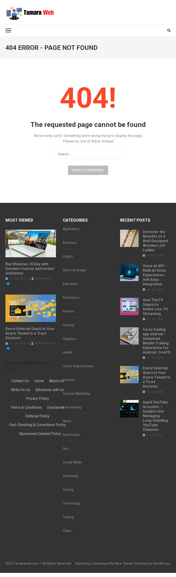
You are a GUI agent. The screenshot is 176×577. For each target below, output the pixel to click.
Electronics (71, 297)
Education (70, 284)
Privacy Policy (37, 398)
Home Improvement (78, 366)
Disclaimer (55, 407)
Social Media (72, 462)
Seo (66, 448)
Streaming (70, 476)
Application (71, 229)
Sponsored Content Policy (40, 434)
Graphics (69, 339)
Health (67, 352)
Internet (68, 380)
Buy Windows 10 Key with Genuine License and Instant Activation (30, 268)
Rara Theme (124, 563)
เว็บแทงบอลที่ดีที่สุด (21, 363)
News (67, 421)
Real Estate (71, 435)
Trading (68, 517)
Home (39, 381)
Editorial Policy (37, 416)
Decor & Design (74, 270)
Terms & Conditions (26, 407)
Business (70, 243)
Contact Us (20, 381)
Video (67, 531)
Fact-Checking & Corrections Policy (37, 425)
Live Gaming (72, 407)
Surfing (68, 490)
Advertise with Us (50, 390)
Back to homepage (88, 170)
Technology (71, 503)
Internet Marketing (76, 394)
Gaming (68, 325)
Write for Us (20, 390)
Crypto (68, 256)
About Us (56, 381)
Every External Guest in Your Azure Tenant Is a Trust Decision (30, 333)
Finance (68, 311)
